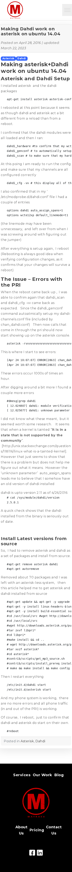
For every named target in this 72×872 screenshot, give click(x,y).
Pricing (37, 830)
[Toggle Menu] (67, 10)
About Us (21, 830)
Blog (59, 775)
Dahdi (21, 58)
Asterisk (8, 58)
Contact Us (54, 830)
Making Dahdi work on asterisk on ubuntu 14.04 (30, 31)
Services (21, 775)
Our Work (42, 775)
